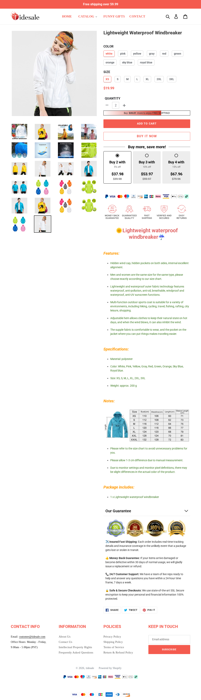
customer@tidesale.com (32, 636)
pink (122, 53)
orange (110, 62)
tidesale (90, 668)
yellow (137, 53)
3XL (171, 79)
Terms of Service (113, 647)
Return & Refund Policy (118, 652)
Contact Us (65, 641)
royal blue (146, 62)
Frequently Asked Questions (76, 652)
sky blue (127, 62)
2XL (159, 79)
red (164, 53)
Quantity (112, 98)
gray (151, 53)
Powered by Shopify (110, 668)
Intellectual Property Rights (75, 647)
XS (107, 79)
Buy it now (147, 136)
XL (147, 79)
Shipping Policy (113, 641)
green (177, 53)
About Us (64, 636)
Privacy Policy (112, 636)
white (109, 53)
